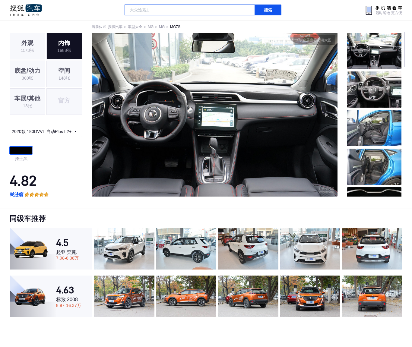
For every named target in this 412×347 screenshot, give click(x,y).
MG (151, 27)
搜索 (268, 10)
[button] (153, 115)
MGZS (175, 27)
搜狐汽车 (26, 10)
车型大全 (135, 27)
